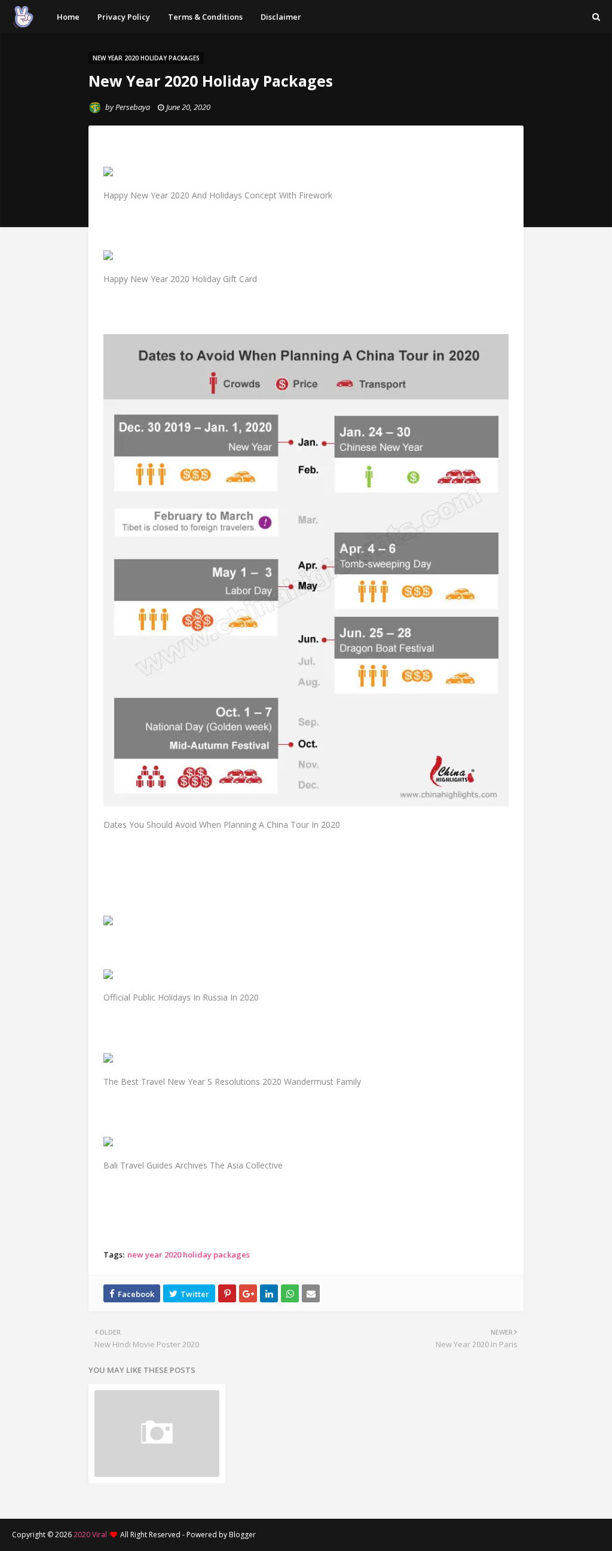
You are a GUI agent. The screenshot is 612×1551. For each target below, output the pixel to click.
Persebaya (132, 107)
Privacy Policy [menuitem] (123, 16)
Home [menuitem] (68, 16)
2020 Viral (90, 1534)
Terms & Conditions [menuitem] (205, 16)
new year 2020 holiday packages (188, 1254)
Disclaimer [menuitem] (281, 16)
